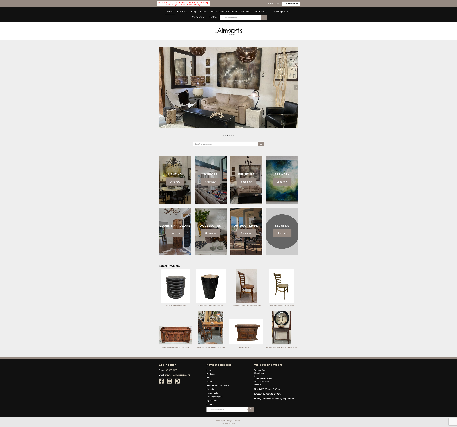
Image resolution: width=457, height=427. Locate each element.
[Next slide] (296, 87)
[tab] (223, 135)
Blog (193, 11)
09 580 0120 (291, 3)
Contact (213, 17)
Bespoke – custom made (224, 11)
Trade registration (280, 11)
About (203, 11)
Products (182, 11)
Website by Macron (228, 423)
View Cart (273, 3)
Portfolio (245, 11)
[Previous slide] (161, 87)
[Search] (264, 17)
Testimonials (260, 11)
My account (198, 17)
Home (170, 11)
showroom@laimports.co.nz (177, 375)
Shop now (175, 181)
